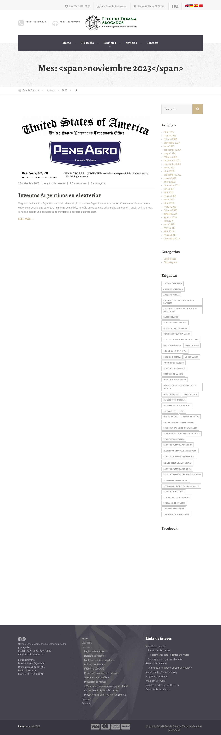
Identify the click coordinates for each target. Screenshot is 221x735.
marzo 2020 (170, 206)
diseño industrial (172, 357)
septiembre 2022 (172, 174)
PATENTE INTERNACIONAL (174, 400)
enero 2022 (170, 182)
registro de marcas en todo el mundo (182, 475)
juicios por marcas (173, 363)
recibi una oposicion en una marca (180, 428)
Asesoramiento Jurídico (96, 677)
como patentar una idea (175, 323)
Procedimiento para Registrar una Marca (105, 694)
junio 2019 (169, 224)
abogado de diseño (172, 284)
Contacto (152, 43)
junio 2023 (169, 167)
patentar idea (190, 394)
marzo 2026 (170, 135)
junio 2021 (169, 189)
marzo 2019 (170, 235)
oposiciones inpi (171, 394)
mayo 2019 (169, 228)
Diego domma (192, 345)
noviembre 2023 (172, 160)
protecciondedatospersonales (178, 422)
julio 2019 (169, 221)
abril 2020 (169, 203)
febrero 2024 (170, 157)
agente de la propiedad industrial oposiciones (180, 310)
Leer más (24, 218)
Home (67, 43)
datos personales (172, 345)
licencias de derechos (174, 368)
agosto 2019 (170, 217)
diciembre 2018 (172, 238)
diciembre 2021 (172, 185)
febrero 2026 (170, 139)
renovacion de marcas (174, 503)
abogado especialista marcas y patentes (178, 301)
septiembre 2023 (172, 164)
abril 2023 (169, 171)
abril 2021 (169, 192)
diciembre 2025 (172, 142)
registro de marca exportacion (178, 456)
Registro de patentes (95, 656)
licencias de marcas (173, 374)
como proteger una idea (175, 328)
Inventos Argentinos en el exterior (59, 195)
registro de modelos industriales (181, 486)
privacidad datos (190, 417)
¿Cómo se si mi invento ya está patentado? (106, 686)
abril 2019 (169, 231)
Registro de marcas (94, 651)
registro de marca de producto (180, 451)
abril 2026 (169, 132)
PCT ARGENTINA (170, 417)
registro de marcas (177, 462)
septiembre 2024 (172, 150)
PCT (182, 411)
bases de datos (170, 317)
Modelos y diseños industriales (99, 660)
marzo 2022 (170, 178)
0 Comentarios (78, 183)
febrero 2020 (170, 210)
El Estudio (87, 43)
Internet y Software (94, 668)
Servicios (110, 43)
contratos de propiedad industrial (180, 339)
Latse (21, 726)
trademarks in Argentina (176, 514)
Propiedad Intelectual (95, 664)
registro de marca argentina (177, 445)
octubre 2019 (170, 214)
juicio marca (191, 357)
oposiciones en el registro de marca (179, 387)
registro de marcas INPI (175, 480)
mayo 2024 (169, 153)
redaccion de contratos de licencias (181, 434)
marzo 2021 (170, 196)
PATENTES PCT (169, 411)
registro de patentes (173, 492)
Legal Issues (170, 259)
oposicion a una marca (174, 380)
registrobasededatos (173, 439)
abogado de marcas (173, 289)
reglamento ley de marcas (176, 497)
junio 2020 (169, 199)
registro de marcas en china (177, 469)
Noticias (131, 43)
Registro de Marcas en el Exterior (101, 673)
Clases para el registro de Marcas (101, 690)
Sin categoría (98, 183)
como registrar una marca (176, 334)
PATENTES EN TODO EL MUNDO (176, 406)
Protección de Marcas (95, 682)
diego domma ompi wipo (175, 351)
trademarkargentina (173, 509)
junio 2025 (169, 146)
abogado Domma (171, 295)
